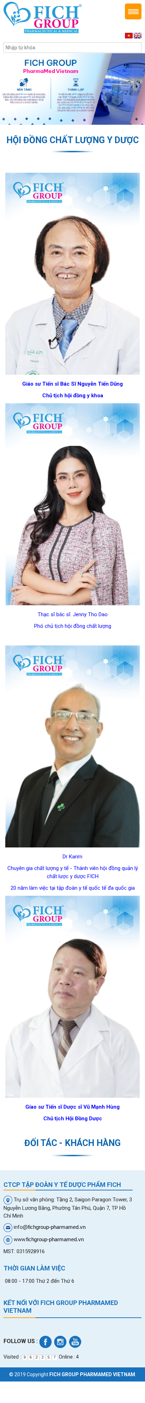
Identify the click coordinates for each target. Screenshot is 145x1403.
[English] (137, 35)
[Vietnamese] (129, 35)
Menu (133, 11)
